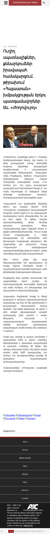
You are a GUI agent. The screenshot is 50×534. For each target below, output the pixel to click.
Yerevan (25, 450)
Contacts (25, 498)
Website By (28, 525)
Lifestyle (25, 474)
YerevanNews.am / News (25, 2)
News (25, 442)
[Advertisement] (25, 26)
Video (25, 482)
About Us (25, 490)
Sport (25, 466)
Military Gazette (25, 458)
